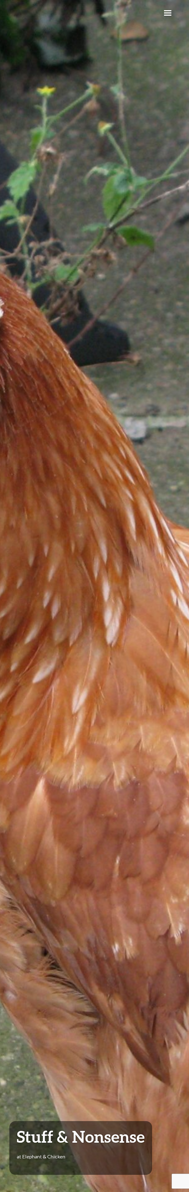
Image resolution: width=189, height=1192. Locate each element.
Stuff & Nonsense (81, 1136)
